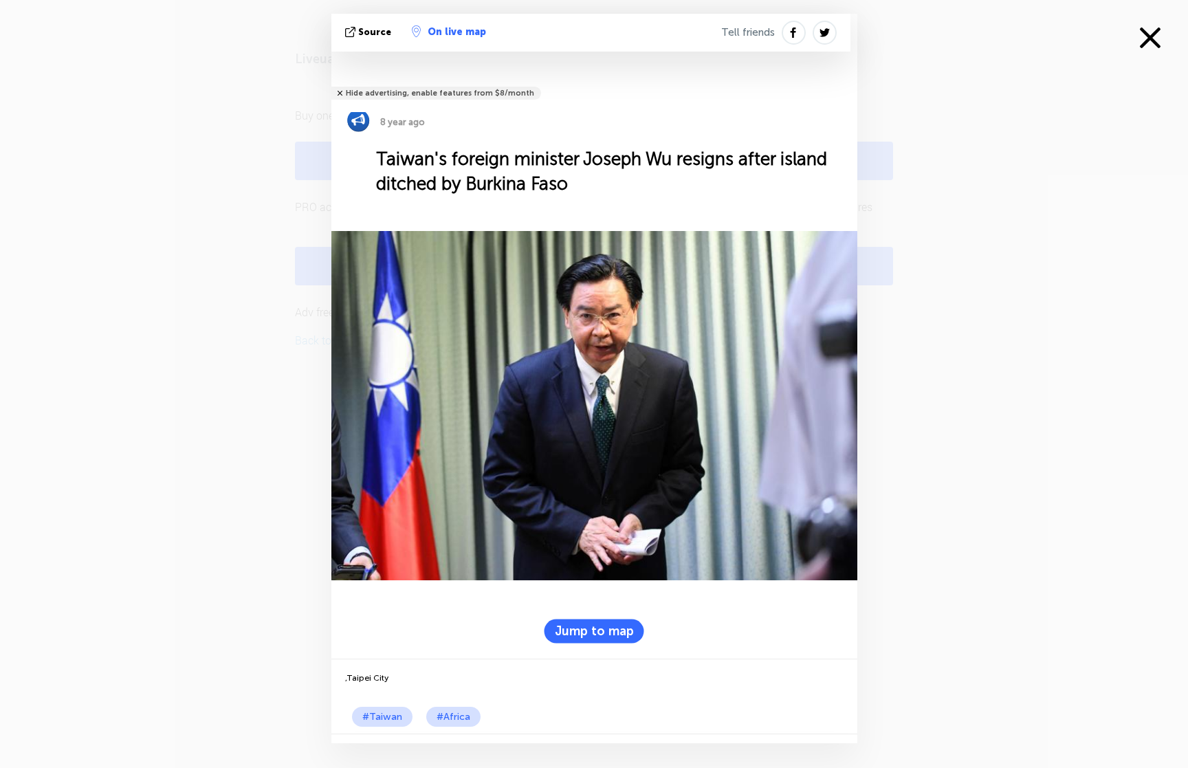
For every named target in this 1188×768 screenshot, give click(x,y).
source (374, 32)
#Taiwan (382, 717)
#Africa (453, 717)
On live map (457, 32)
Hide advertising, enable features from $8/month (440, 93)
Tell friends (748, 32)
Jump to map (594, 630)
